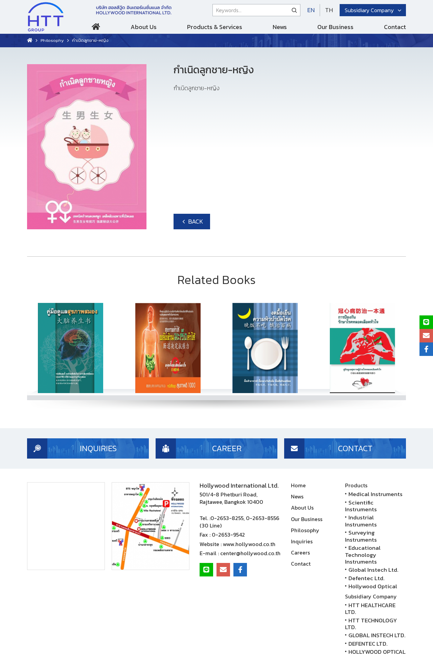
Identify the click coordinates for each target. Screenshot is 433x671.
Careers (300, 552)
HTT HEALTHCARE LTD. (370, 608)
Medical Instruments (375, 494)
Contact (395, 26)
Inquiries (302, 541)
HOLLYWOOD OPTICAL (377, 651)
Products (356, 485)
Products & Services (214, 26)
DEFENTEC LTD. (368, 643)
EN (311, 10)
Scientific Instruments (361, 506)
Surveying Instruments (361, 536)
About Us (144, 26)
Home (96, 28)
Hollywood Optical (372, 586)
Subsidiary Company (369, 10)
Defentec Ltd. (366, 578)
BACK (195, 221)
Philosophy (52, 40)
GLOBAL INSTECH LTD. (377, 635)
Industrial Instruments (361, 520)
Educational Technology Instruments (363, 554)
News (280, 26)
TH (329, 10)
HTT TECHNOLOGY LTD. (371, 623)
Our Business (335, 26)
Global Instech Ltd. (373, 569)
